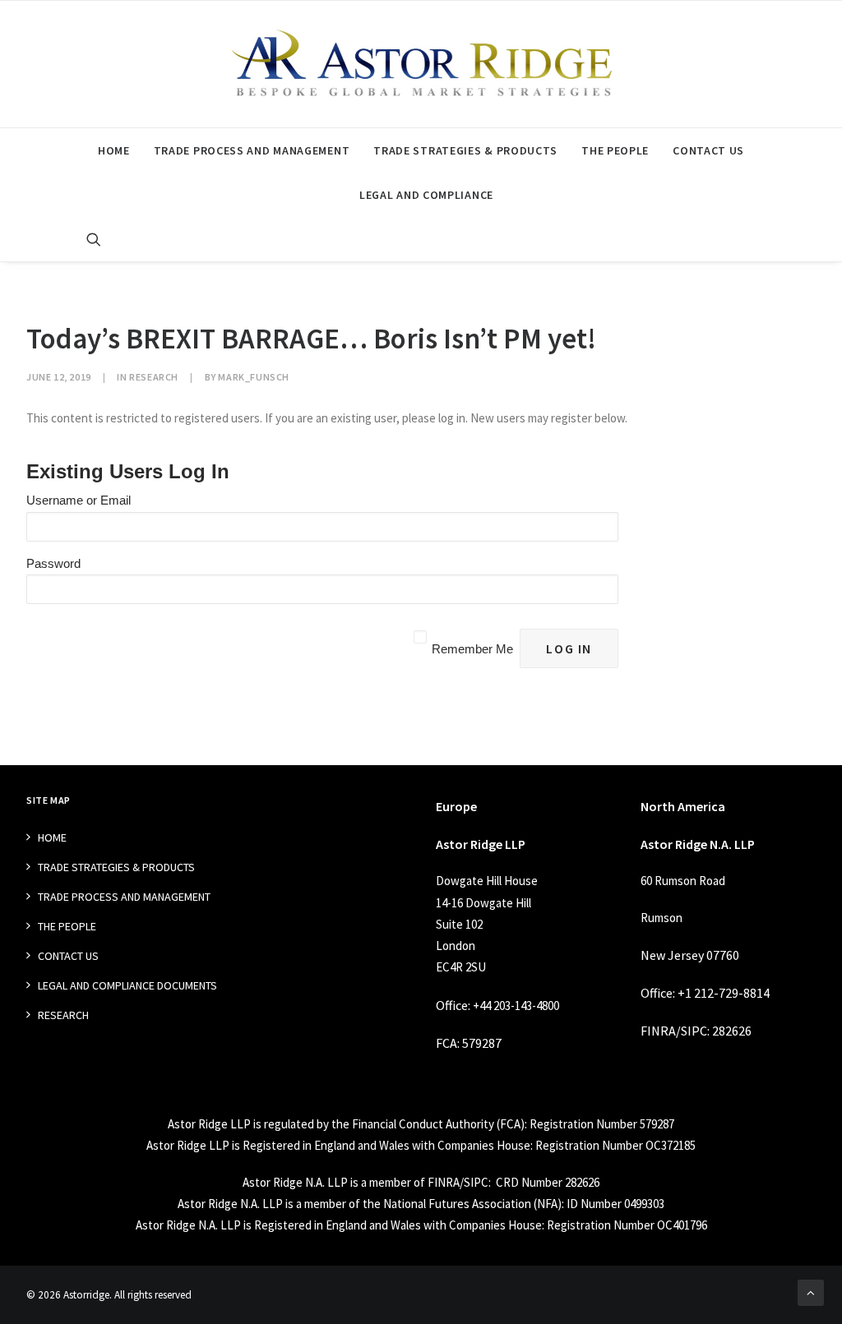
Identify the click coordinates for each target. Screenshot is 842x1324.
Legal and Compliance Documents (127, 985)
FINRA (658, 1030)
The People (615, 150)
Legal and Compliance (426, 194)
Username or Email (78, 500)
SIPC (694, 1030)
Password (53, 563)
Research (153, 377)
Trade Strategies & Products (465, 150)
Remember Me (472, 649)
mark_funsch (253, 377)
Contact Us (708, 150)
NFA (547, 1203)
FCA (446, 1043)
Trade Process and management (252, 150)
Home (114, 150)
